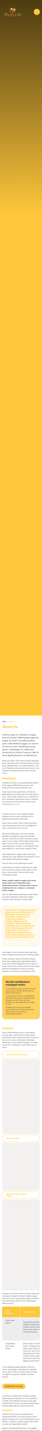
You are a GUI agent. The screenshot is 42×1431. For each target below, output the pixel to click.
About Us (12, 721)
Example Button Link (14, 1386)
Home (4, 721)
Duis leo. (17, 804)
